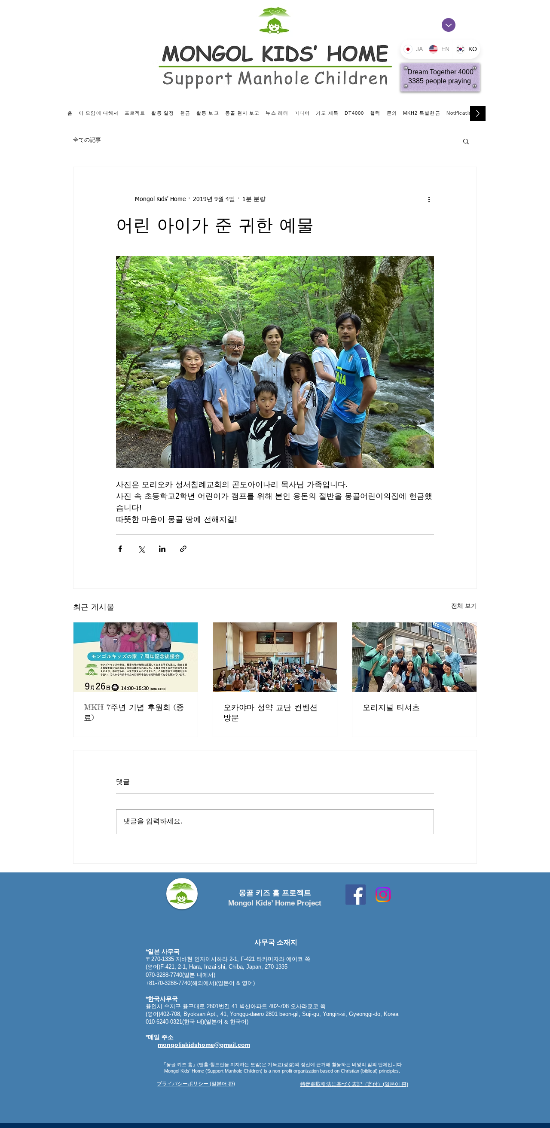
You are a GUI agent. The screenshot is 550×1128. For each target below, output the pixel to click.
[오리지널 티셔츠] (414, 657)
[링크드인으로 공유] (162, 549)
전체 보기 (464, 606)
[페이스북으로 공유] (120, 549)
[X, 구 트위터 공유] (141, 549)
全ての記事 (87, 140)
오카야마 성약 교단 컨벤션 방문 (270, 712)
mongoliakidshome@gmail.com (204, 1044)
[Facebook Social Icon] (355, 894)
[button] (466, 140)
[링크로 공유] (183, 549)
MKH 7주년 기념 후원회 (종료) (134, 712)
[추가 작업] (429, 200)
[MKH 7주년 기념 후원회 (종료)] (135, 657)
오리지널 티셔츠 (391, 707)
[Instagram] (383, 894)
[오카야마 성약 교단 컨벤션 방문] (275, 657)
